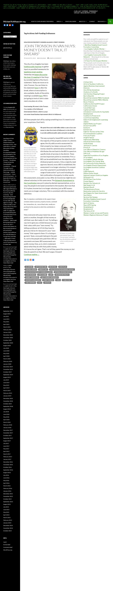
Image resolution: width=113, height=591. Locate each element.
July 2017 (6, 443)
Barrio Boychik (89, 96)
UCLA (39, 282)
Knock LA (87, 147)
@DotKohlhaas (7, 48)
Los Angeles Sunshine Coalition (94, 167)
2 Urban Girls (88, 82)
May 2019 (6, 385)
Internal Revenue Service (63, 272)
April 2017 (6, 451)
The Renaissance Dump (91, 189)
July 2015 (6, 507)
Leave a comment (55, 58)
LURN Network (89, 171)
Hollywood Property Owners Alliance (38, 42)
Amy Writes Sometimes (92, 90)
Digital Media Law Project (92, 124)
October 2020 (7, 340)
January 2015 (7, 523)
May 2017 (6, 449)
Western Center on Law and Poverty (96, 213)
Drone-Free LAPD (90, 126)
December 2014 (8, 525)
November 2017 (8, 433)
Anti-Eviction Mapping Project (94, 94)
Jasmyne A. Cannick (90, 145)
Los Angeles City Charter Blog (94, 161)
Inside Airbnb (88, 143)
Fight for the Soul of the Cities (94, 132)
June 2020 (6, 351)
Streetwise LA (88, 209)
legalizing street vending (33, 72)
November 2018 (8, 401)
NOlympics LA (88, 177)
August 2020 (7, 345)
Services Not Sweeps (91, 197)
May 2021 (6, 322)
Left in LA (87, 153)
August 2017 (7, 441)
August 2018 (7, 409)
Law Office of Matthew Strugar (94, 151)
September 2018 (8, 406)
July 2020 (6, 348)
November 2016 (8, 464)
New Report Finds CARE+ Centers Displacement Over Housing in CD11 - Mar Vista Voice (9, 142)
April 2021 (6, 324)
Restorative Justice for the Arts (94, 191)
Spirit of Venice (89, 203)
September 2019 (8, 374)
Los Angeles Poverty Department (95, 165)
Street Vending (59, 42)
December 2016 (8, 462)
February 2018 (7, 425)
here (36, 88)
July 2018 (6, 411)
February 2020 (7, 361)
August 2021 (7, 314)
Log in (5, 542)
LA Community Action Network (94, 163)
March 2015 (6, 517)
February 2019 (7, 393)
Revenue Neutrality (62, 274)
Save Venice (88, 195)
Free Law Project (89, 136)
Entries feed (6, 544)
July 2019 (6, 380)
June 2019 (6, 382)
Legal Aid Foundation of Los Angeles (96, 155)
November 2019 (8, 369)
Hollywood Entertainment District (62, 269)
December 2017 (8, 430)
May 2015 (6, 512)
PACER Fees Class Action (92, 179)
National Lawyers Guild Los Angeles (96, 175)
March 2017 (6, 454)
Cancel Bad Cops (89, 108)
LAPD (51, 274)
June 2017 (6, 446)
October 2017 (7, 435)
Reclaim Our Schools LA (92, 183)
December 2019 (8, 367)
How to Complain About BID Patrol (42, 21)
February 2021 (7, 329)
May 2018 (6, 417)
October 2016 (7, 467)
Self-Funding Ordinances (49, 277)
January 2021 (7, 332)
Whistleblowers (70, 21)
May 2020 (6, 353)
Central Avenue (31, 269)
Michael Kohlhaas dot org (14, 21)
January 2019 (7, 396)
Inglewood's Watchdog (91, 139)
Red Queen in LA (89, 185)
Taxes (58, 280)
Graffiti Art (43, 269)
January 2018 (7, 427)
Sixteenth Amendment (33, 280)
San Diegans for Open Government (95, 193)
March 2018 (6, 422)
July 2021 (6, 316)
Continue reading (31, 254)
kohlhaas (42, 58)
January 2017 (7, 459)
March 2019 (6, 390)
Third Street (67, 280)
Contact (92, 21)
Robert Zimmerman (32, 277)
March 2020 (6, 359)
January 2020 (7, 364)
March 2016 (6, 486)
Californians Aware (90, 106)
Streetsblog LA (88, 207)
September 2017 (8, 438)
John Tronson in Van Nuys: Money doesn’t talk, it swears (49, 50)
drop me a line (10, 127)
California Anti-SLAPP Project (94, 104)
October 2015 (7, 499)
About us (82, 21)
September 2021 (8, 311)
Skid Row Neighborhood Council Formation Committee (95, 46)
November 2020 (8, 337)
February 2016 (7, 488)
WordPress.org (7, 550)
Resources (101, 21)
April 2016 (6, 483)
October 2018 (7, 404)
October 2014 (7, 531)
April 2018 (6, 419)
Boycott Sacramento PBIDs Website (96, 100)
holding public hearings (32, 66)
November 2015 (8, 496)
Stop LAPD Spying (90, 205)
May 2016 (6, 480)
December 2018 (8, 398)
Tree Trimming (30, 282)
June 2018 (6, 414)
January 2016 (7, 491)
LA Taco (86, 169)
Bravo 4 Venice (89, 102)
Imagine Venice (89, 137)
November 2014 (8, 528)
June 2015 (6, 509)
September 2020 (8, 343)
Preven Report (88, 181)
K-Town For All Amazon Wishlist (96, 61)
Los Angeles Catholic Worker (95, 49)
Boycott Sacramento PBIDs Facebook (96, 98)
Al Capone (29, 266)
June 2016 (6, 478)
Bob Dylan (62, 266)
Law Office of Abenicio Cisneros (94, 149)
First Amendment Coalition (93, 134)
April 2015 (6, 515)
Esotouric (87, 128)
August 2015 (7, 504)
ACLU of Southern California (93, 84)
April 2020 (6, 356)
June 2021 (6, 319)
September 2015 (8, 501)
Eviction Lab (88, 130)
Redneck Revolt (89, 187)
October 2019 (7, 372)
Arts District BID (41, 266)
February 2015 (7, 520)
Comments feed (7, 547)
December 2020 (8, 335)
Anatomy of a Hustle (91, 92)
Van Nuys (47, 282)
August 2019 (7, 377)
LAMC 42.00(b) (42, 274)
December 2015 (8, 494)
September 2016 (8, 470)
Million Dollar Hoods (91, 173)
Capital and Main (89, 110)
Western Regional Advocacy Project (96, 215)
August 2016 (7, 472)
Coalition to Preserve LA (92, 116)
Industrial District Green (92, 141)
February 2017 (7, 456)
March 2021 (6, 327)
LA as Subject (88, 157)
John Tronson (30, 274)
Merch (59, 21)
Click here (6, 61)
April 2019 (6, 388)
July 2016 (6, 475)
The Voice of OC (89, 211)
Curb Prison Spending (91, 118)
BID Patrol (53, 266)
